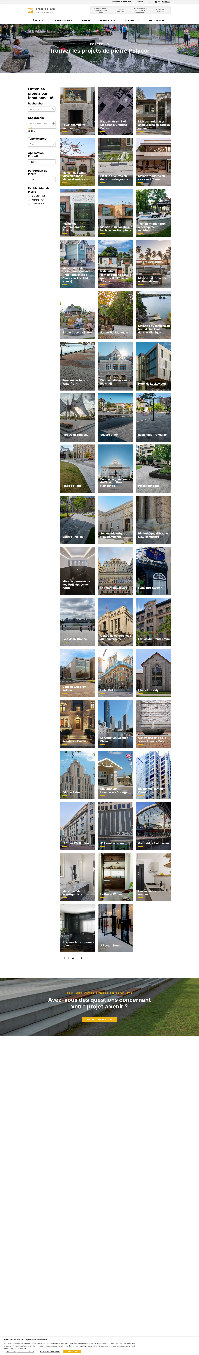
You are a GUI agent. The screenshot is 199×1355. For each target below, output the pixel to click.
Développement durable (121, 2)
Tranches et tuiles (120, 11)
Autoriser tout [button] (72, 1351)
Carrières (139, 2)
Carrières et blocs (160, 11)
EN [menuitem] (159, 2)
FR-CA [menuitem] (167, 2)
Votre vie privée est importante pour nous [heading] (25, 1339)
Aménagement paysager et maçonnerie (140, 11)
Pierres (86, 20)
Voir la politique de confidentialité (20, 1351)
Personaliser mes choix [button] (50, 1351)
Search (150, 2)
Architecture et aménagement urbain (100, 11)
